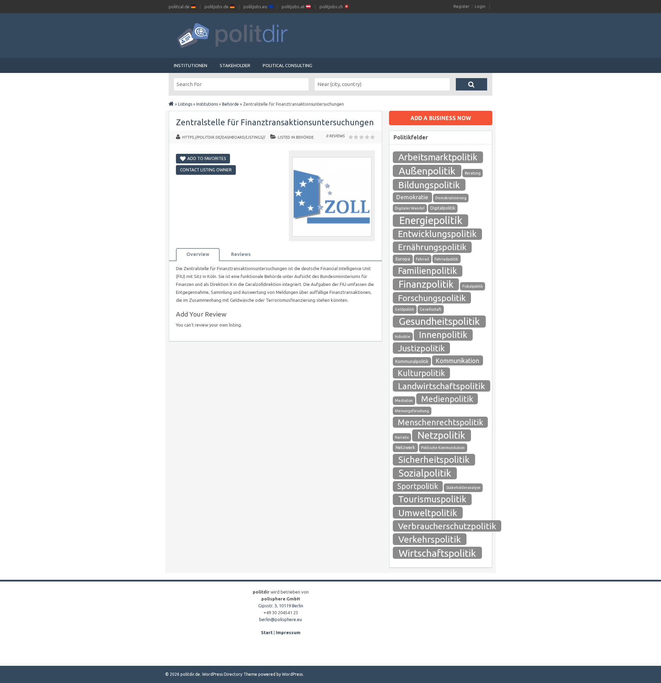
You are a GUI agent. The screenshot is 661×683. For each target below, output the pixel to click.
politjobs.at (294, 6)
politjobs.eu (255, 6)
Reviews (241, 254)
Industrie (402, 336)
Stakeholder (235, 65)
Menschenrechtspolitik (440, 422)
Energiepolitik (430, 220)
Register (461, 6)
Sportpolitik (417, 486)
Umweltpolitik (427, 513)
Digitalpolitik (442, 208)
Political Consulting (287, 65)
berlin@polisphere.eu (280, 619)
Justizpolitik (421, 348)
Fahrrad (422, 259)
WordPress (292, 674)
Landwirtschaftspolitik (441, 386)
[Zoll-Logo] (332, 238)
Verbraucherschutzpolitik (447, 526)
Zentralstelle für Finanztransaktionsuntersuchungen (275, 122)
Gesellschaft (430, 309)
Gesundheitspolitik (439, 321)
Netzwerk (405, 447)
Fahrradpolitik (446, 259)
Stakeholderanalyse (463, 487)
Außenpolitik (427, 170)
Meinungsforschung (412, 411)
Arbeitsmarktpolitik (438, 157)
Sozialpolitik (425, 473)
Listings (185, 104)
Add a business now (440, 118)
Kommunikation (457, 360)
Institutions (207, 104)
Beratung (473, 173)
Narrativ (402, 437)
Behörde (230, 104)
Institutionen (190, 65)
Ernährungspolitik (432, 247)
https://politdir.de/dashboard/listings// (223, 137)
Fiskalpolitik (472, 286)
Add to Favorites (206, 158)
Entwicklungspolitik (437, 234)
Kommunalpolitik (411, 361)
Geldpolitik (404, 309)
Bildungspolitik (429, 185)
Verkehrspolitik (429, 539)
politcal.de (180, 6)
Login (480, 6)
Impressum (288, 632)
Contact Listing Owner (206, 170)
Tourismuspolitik (432, 499)
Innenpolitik (443, 335)
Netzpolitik (441, 435)
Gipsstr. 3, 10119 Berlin (280, 605)
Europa (403, 259)
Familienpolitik (427, 271)
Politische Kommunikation (443, 448)
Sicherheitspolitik (434, 460)
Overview (197, 254)
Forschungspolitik (432, 298)
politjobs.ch (331, 6)
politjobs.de (217, 6)
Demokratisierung (450, 198)
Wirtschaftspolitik (437, 552)
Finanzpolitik (426, 284)
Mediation (404, 400)
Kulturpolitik (421, 373)
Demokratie (412, 197)
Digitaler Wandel (409, 208)
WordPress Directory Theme (229, 674)
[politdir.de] (171, 104)
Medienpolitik (447, 398)
